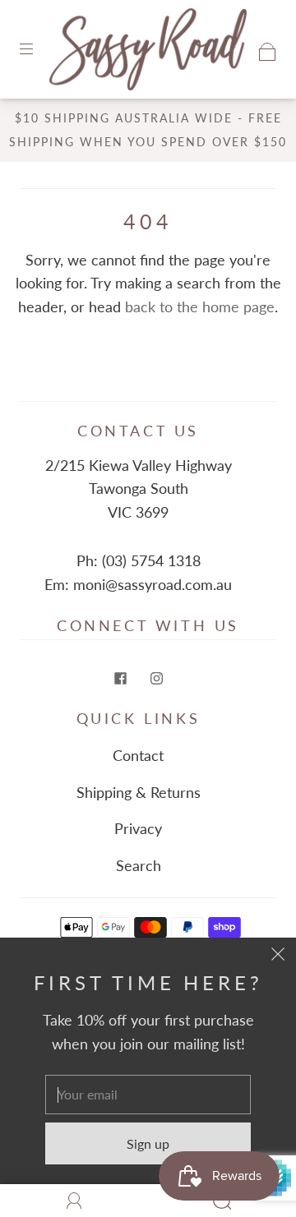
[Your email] (148, 1094)
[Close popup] (278, 956)
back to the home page (200, 306)
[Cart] (267, 49)
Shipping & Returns (138, 792)
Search (138, 865)
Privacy (138, 828)
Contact (138, 755)
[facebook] (120, 678)
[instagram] (156, 678)
